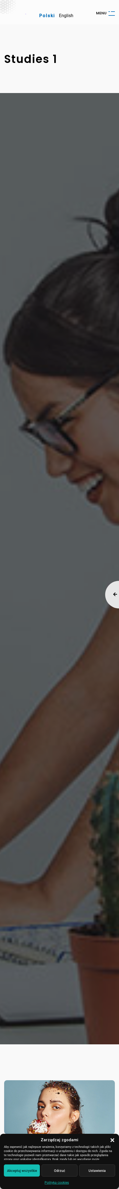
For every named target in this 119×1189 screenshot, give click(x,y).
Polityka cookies (57, 1183)
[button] (112, 1140)
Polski (47, 15)
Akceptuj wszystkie (22, 1171)
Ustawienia (97, 1171)
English (66, 15)
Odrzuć (59, 1171)
